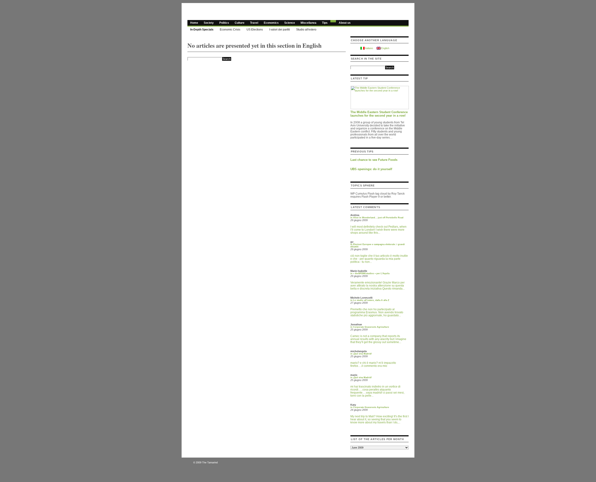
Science (289, 22)
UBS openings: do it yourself (371, 169)
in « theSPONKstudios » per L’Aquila (369, 273)
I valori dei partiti (279, 29)
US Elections (255, 29)
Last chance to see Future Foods (373, 160)
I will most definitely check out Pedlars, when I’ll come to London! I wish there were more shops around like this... (378, 229)
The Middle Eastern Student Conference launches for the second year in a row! (379, 113)
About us (345, 22)
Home (194, 22)
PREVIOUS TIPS (362, 151)
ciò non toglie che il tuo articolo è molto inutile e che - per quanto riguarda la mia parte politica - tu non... (379, 258)
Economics (271, 22)
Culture (239, 22)
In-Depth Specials (201, 29)
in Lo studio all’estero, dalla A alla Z (369, 300)
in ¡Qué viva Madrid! (361, 354)
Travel (254, 22)
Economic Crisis (230, 29)
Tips (325, 22)
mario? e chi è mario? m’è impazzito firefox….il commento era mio (373, 364)
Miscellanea (308, 22)
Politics (224, 22)
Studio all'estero (306, 29)
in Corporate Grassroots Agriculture (369, 327)
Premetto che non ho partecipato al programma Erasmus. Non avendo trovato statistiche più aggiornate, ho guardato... (376, 312)
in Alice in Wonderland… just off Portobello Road (376, 217)
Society (209, 22)
